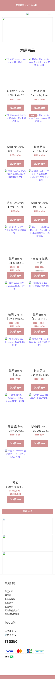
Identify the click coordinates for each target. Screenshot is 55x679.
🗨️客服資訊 (10, 631)
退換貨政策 (10, 599)
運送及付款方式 (12, 610)
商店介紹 (9, 591)
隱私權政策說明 (12, 614)
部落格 (8, 595)
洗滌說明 (9, 602)
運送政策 (9, 606)
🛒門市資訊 (10, 634)
